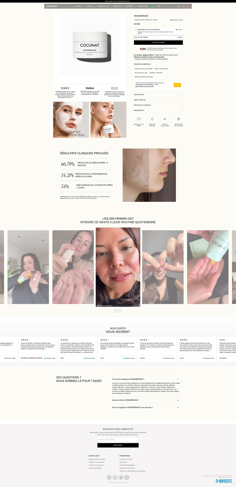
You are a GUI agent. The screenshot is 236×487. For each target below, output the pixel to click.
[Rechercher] (179, 6)
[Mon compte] (183, 6)
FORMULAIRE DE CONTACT (97, 459)
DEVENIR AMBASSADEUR (127, 465)
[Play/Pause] (98, 229)
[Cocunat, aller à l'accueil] (52, 6)
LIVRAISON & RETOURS (95, 465)
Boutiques (123, 462)
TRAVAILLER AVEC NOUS (127, 468)
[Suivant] (120, 310)
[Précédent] (116, 310)
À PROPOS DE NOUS (125, 459)
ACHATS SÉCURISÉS (94, 468)
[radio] (158, 31)
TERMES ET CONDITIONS (96, 462)
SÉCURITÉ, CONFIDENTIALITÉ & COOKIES (132, 471)
